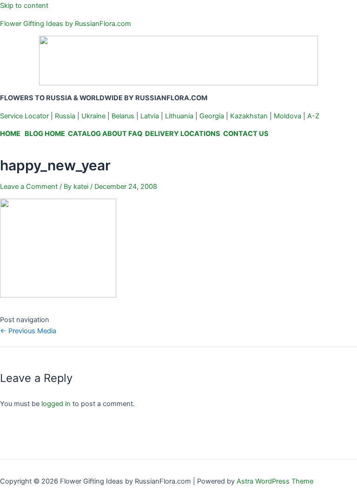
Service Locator (24, 116)
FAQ (135, 133)
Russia (65, 116)
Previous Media (28, 331)
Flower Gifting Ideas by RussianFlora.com (65, 23)
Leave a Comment (29, 186)
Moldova (287, 116)
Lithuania (179, 116)
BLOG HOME (45, 133)
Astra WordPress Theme (275, 481)
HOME (10, 133)
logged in (56, 404)
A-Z (313, 116)
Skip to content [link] (24, 5)
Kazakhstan (249, 116)
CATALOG (84, 133)
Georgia (211, 116)
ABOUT (114, 133)
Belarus (123, 116)
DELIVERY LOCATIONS (182, 133)
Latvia (149, 116)
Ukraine (93, 116)
